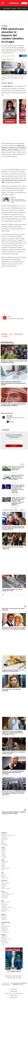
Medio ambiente (5, 902)
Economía (24, 8)
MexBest (3, 934)
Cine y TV (3, 885)
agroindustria (5, 336)
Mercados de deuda (18, 334)
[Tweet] (20, 56)
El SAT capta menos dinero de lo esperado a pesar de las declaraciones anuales (13, 383)
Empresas (14, 8)
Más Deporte (4, 929)
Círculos (3, 863)
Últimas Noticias (7, 8)
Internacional (4, 838)
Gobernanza (4, 904)
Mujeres (3, 843)
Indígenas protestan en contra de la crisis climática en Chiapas (14, 361)
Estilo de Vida (5, 942)
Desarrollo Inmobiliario (7, 893)
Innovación (4, 908)
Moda (2, 865)
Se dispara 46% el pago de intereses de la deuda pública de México (13, 404)
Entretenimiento (5, 882)
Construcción (4, 892)
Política (19, 8)
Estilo (2, 881)
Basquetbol (4, 927)
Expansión (4, 832)
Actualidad (4, 915)
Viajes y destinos (5, 938)
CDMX (3, 853)
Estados (3, 854)
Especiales (4, 919)
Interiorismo (4, 897)
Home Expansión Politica (7, 835)
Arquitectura (4, 896)
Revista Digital (24, 3)
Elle (2, 872)
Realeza (3, 862)
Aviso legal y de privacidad (13, 993)
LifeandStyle (4, 844)
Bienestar (3, 941)
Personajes (4, 940)
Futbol (3, 923)
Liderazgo (4, 916)
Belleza (3, 866)
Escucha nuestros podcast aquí (15, 318)
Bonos (11, 334)
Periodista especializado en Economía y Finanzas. (16, 418)
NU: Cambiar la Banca (14, 971)
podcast (9, 316)
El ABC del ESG (5, 910)
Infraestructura (5, 895)
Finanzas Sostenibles (6, 907)
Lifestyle (3, 930)
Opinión (3, 855)
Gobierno (3, 849)
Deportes (3, 884)
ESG (2, 842)
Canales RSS (14, 995)
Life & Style (4, 880)
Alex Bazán (10, 416)
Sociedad (3, 857)
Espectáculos (4, 861)
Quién (2, 860)
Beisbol (3, 925)
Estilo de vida (5, 877)
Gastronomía (4, 936)
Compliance (13, 991)
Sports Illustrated (5, 922)
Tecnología (4, 839)
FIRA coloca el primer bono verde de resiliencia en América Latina (18, 201)
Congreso (3, 851)
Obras (3, 840)
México (3, 850)
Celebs (3, 876)
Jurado (3, 944)
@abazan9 (10, 83)
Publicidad (13, 989)
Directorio (13, 997)
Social (3, 903)
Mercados (13, 197)
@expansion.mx (14, 978)
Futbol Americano (5, 926)
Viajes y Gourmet (5, 868)
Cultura (3, 869)
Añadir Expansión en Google (8, 59)
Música (3, 887)
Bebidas (3, 937)
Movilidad (4, 906)
